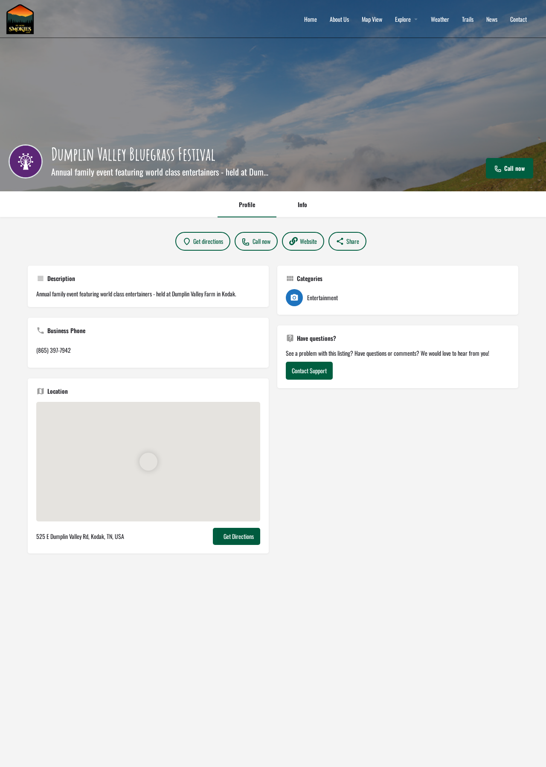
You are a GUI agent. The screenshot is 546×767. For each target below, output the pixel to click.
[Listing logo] (26, 161)
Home (310, 19)
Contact (518, 19)
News (491, 19)
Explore (403, 19)
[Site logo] (21, 18)
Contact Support (309, 370)
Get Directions (239, 536)
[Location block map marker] (148, 462)
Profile (247, 204)
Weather (440, 19)
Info (302, 204)
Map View (372, 19)
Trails (467, 19)
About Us (339, 19)
